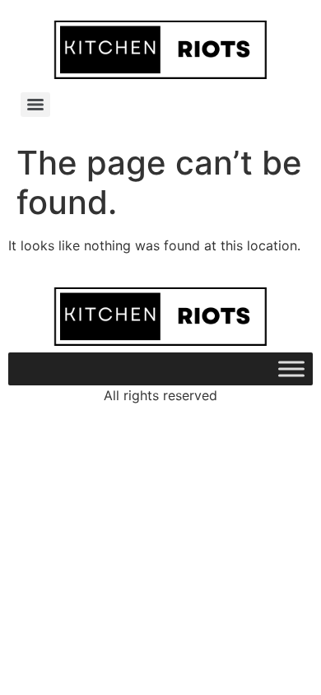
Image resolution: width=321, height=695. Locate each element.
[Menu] (35, 104)
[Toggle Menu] (291, 369)
